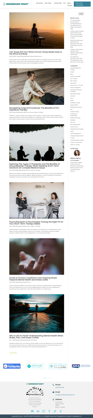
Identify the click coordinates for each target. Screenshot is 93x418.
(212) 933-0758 (59, 387)
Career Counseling (75, 76)
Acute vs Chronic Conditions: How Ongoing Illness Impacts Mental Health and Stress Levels (33, 279)
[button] (91, 366)
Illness (20, 340)
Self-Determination (75, 124)
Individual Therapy (75, 102)
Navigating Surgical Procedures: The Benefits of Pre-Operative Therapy (34, 109)
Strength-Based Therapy (77, 129)
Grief (71, 98)
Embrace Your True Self (76, 85)
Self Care (72, 122)
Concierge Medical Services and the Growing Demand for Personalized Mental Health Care (76, 24)
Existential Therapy (75, 94)
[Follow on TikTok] (55, 411)
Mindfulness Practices (76, 107)
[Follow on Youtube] (32, 411)
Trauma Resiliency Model (77, 140)
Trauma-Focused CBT (76, 142)
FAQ (64, 3)
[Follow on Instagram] (43, 411)
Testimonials (58, 3)
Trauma (72, 138)
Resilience (73, 120)
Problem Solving (74, 111)
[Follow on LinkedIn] (38, 411)
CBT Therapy (73, 78)
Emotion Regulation (75, 87)
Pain (28, 112)
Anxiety (19, 56)
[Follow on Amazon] (60, 411)
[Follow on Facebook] (49, 411)
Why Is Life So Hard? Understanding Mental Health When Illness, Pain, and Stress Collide (36, 336)
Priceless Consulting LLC (74, 416)
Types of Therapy (38, 112)
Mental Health (34, 56)
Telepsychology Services (76, 136)
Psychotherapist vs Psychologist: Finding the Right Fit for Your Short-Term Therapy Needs (36, 223)
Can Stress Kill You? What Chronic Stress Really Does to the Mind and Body (35, 53)
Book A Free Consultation (79, 4)
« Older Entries (13, 353)
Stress (40, 56)
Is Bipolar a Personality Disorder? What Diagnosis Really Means (76, 51)
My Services (39, 3)
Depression (27, 56)
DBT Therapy (73, 81)
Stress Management (75, 133)
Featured (72, 96)
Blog (22, 56)
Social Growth (74, 127)
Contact (69, 5)
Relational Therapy (75, 118)
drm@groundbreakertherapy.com (65, 395)
